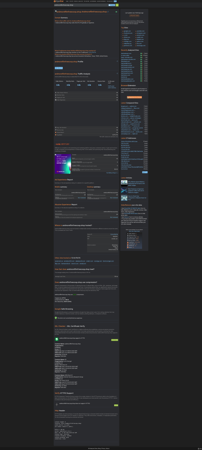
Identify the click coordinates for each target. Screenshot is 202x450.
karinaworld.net (65, 263)
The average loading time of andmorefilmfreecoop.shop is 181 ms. (72, 272)
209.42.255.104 (125, 147)
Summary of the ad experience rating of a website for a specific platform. (74, 183)
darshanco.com (125, 75)
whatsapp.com (141, 45)
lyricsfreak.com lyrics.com (129, 120)
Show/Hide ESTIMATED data (132, 208)
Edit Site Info (58, 68)
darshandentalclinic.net (127, 67)
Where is (73, 225)
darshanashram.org (126, 71)
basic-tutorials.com (126, 57)
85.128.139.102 (125, 145)
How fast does (74, 269)
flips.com (57, 263)
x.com (125, 35)
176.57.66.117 (125, 153)
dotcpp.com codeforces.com (130, 124)
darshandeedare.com (127, 79)
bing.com (126, 39)
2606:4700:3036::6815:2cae (129, 141)
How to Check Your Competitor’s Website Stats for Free (137, 197)
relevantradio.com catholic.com (131, 122)
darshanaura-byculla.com (128, 59)
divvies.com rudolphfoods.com (130, 116)
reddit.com (140, 37)
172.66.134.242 (125, 149)
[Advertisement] (86, 37)
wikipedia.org (127, 43)
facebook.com (128, 33)
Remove (126, 217)
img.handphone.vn (126, 63)
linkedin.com (140, 39)
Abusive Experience (66, 204)
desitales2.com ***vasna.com (130, 126)
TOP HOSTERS (86, 1)
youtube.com (140, 31)
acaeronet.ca (59, 261)
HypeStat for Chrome (135, 97)
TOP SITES (71, 1)
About (107, 448)
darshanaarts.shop (126, 65)
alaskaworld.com (80, 261)
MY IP (115, 1)
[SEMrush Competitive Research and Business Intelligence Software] (62, 144)
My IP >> (144, 172)
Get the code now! (134, 231)
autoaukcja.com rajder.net (129, 134)
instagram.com (141, 33)
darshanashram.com (127, 73)
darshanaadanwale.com (128, 81)
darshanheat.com (126, 53)
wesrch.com (74, 263)
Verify (64, 393)
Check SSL (114, 340)
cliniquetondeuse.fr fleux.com (130, 108)
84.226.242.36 (125, 155)
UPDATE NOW (134, 15)
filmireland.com (125, 61)
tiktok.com (127, 37)
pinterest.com (128, 45)
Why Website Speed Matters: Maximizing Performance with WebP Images (136, 183)
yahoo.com (140, 41)
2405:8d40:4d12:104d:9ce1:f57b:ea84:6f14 (133, 159)
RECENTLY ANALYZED (78, 1)
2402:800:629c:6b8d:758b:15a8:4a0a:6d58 (133, 151)
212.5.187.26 (124, 163)
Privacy (103, 448)
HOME (67, 1)
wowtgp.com (98, 261)
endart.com (89, 261)
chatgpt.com (127, 41)
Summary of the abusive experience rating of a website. (70, 207)
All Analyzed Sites (92, 448)
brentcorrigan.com (108, 261)
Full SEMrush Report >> (112, 173)
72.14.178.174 (92, 52)
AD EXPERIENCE (93, 1)
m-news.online (125, 55)
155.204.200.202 (126, 165)
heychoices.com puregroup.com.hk (132, 128)
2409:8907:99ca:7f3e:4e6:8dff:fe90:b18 (132, 167)
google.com (127, 31)
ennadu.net (83, 263)
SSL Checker (70, 326)
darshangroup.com (126, 69)
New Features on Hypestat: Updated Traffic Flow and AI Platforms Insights (136, 190)
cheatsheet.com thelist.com (130, 130)
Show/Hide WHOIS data (131, 213)
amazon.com (140, 35)
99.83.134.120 (125, 157)
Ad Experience (64, 180)
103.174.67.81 (125, 143)
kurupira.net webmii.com (128, 106)
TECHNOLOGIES (110, 1)
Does (76, 282)
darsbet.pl (124, 77)
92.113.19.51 (124, 169)
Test (117, 405)
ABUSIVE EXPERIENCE (101, 1)
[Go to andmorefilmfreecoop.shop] (108, 11)
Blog (99, 448)
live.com (139, 43)
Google (64, 309)
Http (60, 411)
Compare (112, 5)
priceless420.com (69, 261)
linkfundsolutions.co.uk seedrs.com (131, 132)
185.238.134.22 (125, 161)
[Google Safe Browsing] (56, 318)
